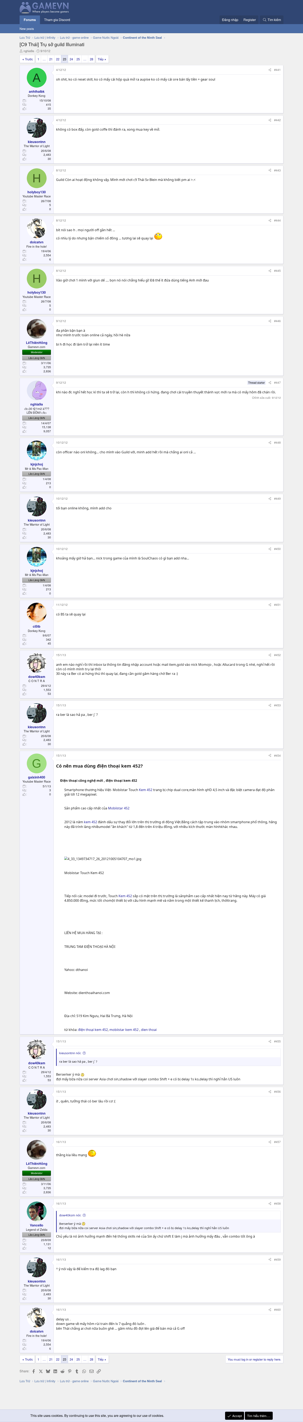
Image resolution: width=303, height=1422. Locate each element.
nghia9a (28, 51)
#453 (277, 705)
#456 (277, 1091)
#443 (277, 170)
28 (91, 59)
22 (57, 59)
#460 (277, 1309)
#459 (277, 1259)
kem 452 (90, 822)
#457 (277, 1142)
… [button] (44, 59)
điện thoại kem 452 (93, 1029)
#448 (277, 442)
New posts (27, 28)
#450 (277, 549)
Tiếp (100, 59)
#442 (277, 120)
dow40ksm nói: (70, 1215)
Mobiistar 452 (118, 808)
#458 (277, 1203)
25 (78, 59)
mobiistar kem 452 (124, 1029)
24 (71, 59)
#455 (277, 1041)
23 (64, 59)
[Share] (270, 70)
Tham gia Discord (57, 19)
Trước (29, 59)
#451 (277, 605)
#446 (277, 321)
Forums (30, 19)
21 (51, 59)
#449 (277, 498)
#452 (277, 655)
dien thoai (149, 1029)
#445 (277, 270)
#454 (277, 755)
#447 (277, 382)
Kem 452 (145, 790)
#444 (277, 220)
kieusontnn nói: (70, 1053)
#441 (277, 70)
